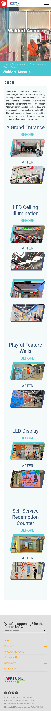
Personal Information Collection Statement (19, 703)
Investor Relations (14, 651)
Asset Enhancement (33, 64)
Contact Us (10, 668)
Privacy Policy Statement (23, 700)
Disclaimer (8, 700)
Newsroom (10, 663)
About (7, 640)
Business (16, 64)
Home (6, 64)
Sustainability (11, 657)
